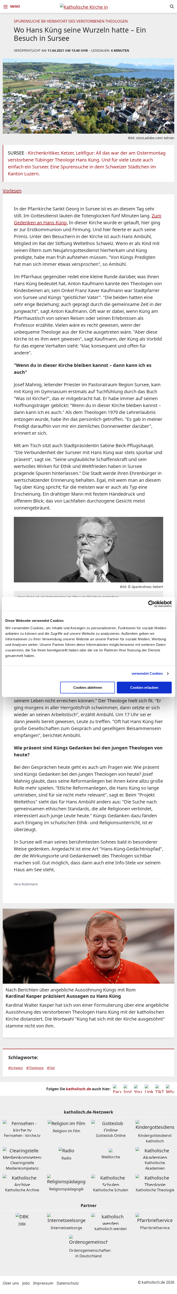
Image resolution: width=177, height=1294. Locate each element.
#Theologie (35, 1068)
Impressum (43, 1283)
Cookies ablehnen (87, 687)
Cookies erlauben (144, 687)
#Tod (51, 1068)
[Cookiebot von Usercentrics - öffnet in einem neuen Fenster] (151, 603)
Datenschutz (68, 1283)
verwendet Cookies (147, 673)
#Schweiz (15, 1068)
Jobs (26, 1283)
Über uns (11, 1283)
